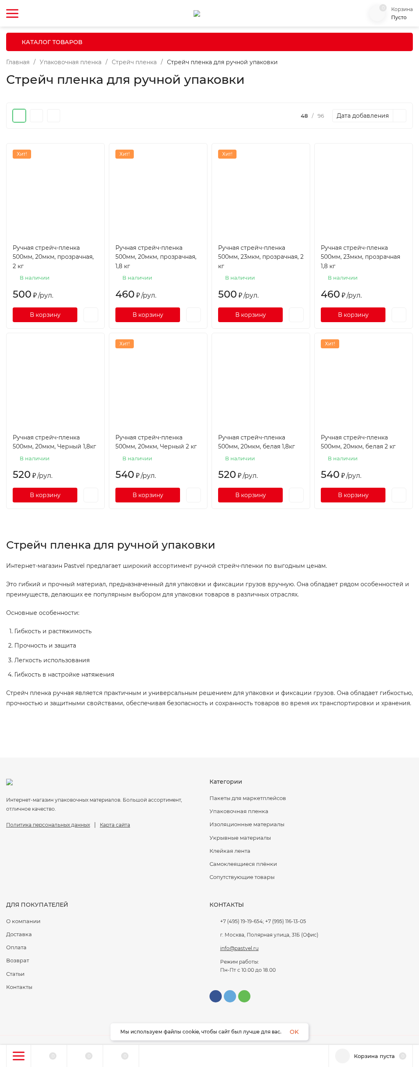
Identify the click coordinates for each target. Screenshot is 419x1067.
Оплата (16, 947)
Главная (17, 62)
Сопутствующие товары (242, 877)
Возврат (17, 960)
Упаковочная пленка (70, 62)
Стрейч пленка (134, 62)
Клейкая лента (230, 850)
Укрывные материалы (240, 837)
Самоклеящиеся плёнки (243, 864)
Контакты (19, 987)
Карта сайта (115, 825)
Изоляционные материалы (247, 824)
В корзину (45, 314)
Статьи (15, 974)
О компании (23, 921)
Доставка (19, 934)
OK (294, 1032)
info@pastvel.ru (239, 948)
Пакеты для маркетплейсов (248, 798)
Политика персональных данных (48, 825)
